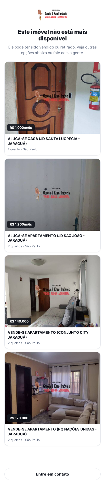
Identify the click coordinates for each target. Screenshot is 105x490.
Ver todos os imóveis (52, 458)
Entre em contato (52, 474)
